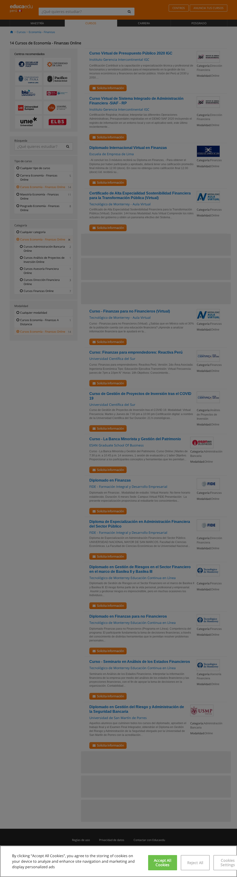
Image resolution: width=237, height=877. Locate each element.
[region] (118, 861)
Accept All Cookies (162, 862)
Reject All (195, 862)
